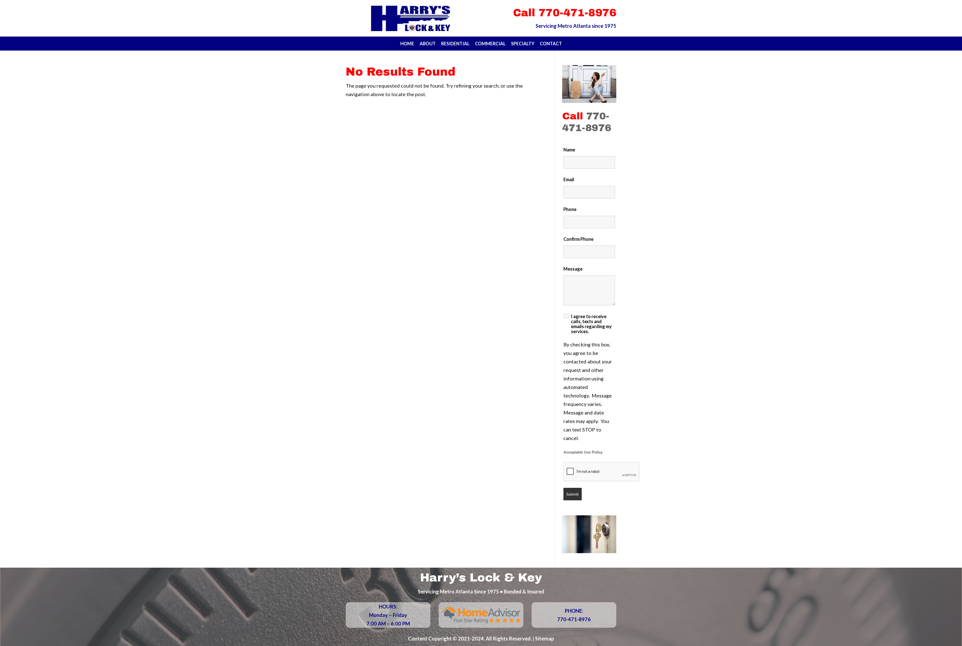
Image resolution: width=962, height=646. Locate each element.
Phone (569, 209)
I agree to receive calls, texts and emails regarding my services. (591, 324)
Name (569, 149)
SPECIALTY (522, 44)
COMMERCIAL (490, 44)
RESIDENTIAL (455, 44)
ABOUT (428, 44)
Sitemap (544, 638)
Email (568, 179)
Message (572, 269)
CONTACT (551, 44)
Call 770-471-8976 (564, 13)
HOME (407, 44)
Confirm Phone (578, 239)
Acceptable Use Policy (583, 452)
